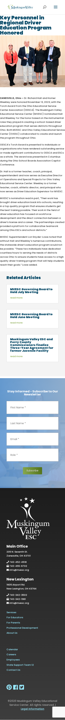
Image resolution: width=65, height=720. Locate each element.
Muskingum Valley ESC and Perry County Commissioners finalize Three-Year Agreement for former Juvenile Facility (31, 345)
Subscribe (32, 470)
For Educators (14, 617)
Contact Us (13, 670)
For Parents (13, 622)
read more (16, 297)
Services (11, 612)
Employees (13, 659)
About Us (11, 633)
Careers (11, 654)
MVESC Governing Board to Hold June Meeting (31, 315)
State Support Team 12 (20, 665)
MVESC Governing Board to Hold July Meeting (31, 290)
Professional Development (22, 628)
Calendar (12, 649)
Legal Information (32, 709)
